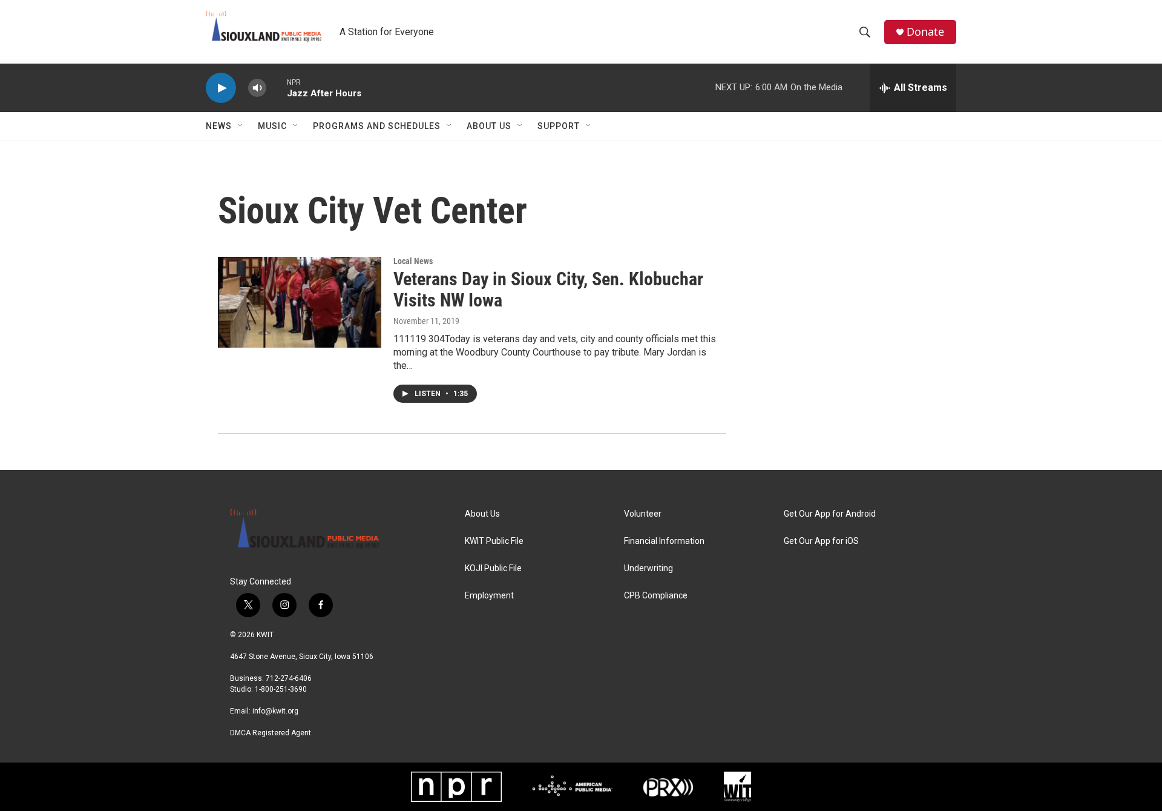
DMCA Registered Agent (270, 733)
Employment (489, 595)
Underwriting (648, 568)
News (219, 126)
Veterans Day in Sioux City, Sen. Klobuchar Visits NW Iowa (548, 289)
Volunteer (642, 513)
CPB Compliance (656, 595)
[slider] (276, 87)
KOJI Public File (493, 568)
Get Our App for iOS (821, 541)
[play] (221, 88)
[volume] (257, 88)
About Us (489, 126)
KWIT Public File (494, 541)
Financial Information (664, 541)
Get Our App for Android (830, 513)
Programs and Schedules (377, 126)
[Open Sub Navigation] (241, 126)
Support (558, 126)
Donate (925, 31)
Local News (413, 261)
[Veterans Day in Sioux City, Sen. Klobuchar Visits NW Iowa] (299, 302)
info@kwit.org (275, 711)
